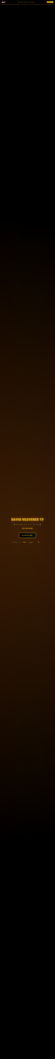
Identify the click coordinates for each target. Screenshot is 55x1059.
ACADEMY (25, 2)
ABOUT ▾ (22, 2)
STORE (30, 2)
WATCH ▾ (19, 2)
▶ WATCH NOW (27, 535)
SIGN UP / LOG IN (50, 2)
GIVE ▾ (28, 2)
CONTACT (33, 2)
